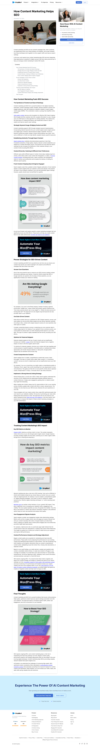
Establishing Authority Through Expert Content (28, 72)
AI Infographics (35, 725)
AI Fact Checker (35, 729)
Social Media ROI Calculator (57, 729)
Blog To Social (35, 731)
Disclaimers (77, 737)
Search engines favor (19, 141)
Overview (34, 715)
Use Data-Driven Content (23, 80)
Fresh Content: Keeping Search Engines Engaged (29, 75)
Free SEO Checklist (55, 719)
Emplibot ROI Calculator (56, 731)
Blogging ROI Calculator (56, 727)
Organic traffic (17, 432)
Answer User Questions (23, 79)
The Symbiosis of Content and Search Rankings (28, 69)
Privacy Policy (32, 737)
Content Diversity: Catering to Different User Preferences (30, 74)
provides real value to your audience (40, 234)
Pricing (52, 2)
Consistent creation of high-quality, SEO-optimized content (39, 562)
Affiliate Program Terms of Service (50, 739)
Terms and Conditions (49, 737)
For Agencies (44, 2)
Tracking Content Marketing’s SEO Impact (25, 87)
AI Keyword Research (36, 721)
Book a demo (73, 717)
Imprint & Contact (23, 737)
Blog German (54, 717)
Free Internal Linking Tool (56, 725)
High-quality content (19, 115)
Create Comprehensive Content (25, 84)
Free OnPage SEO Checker (57, 721)
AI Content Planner (36, 723)
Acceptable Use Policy (61, 737)
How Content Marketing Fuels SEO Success (26, 67)
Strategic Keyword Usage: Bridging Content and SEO (30, 70)
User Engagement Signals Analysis (25, 90)
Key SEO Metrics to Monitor (24, 89)
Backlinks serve (18, 504)
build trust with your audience (34, 397)
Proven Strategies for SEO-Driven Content (25, 77)
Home (71, 715)
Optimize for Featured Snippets (25, 82)
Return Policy (70, 737)
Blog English (53, 715)
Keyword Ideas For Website (57, 723)
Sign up (72, 721)
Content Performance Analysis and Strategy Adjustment (30, 92)
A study (28, 342)
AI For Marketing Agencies (37, 719)
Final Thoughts (19, 94)
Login (71, 723)
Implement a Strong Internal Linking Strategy (28, 85)
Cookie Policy (40, 737)
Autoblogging (35, 717)
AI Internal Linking (36, 727)
